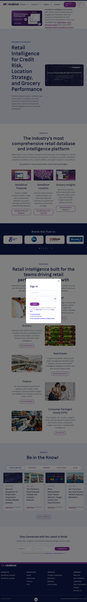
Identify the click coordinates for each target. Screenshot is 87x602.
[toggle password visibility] (55, 298)
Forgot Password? (36, 314)
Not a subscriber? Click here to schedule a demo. (43, 318)
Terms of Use (38, 309)
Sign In (35, 304)
